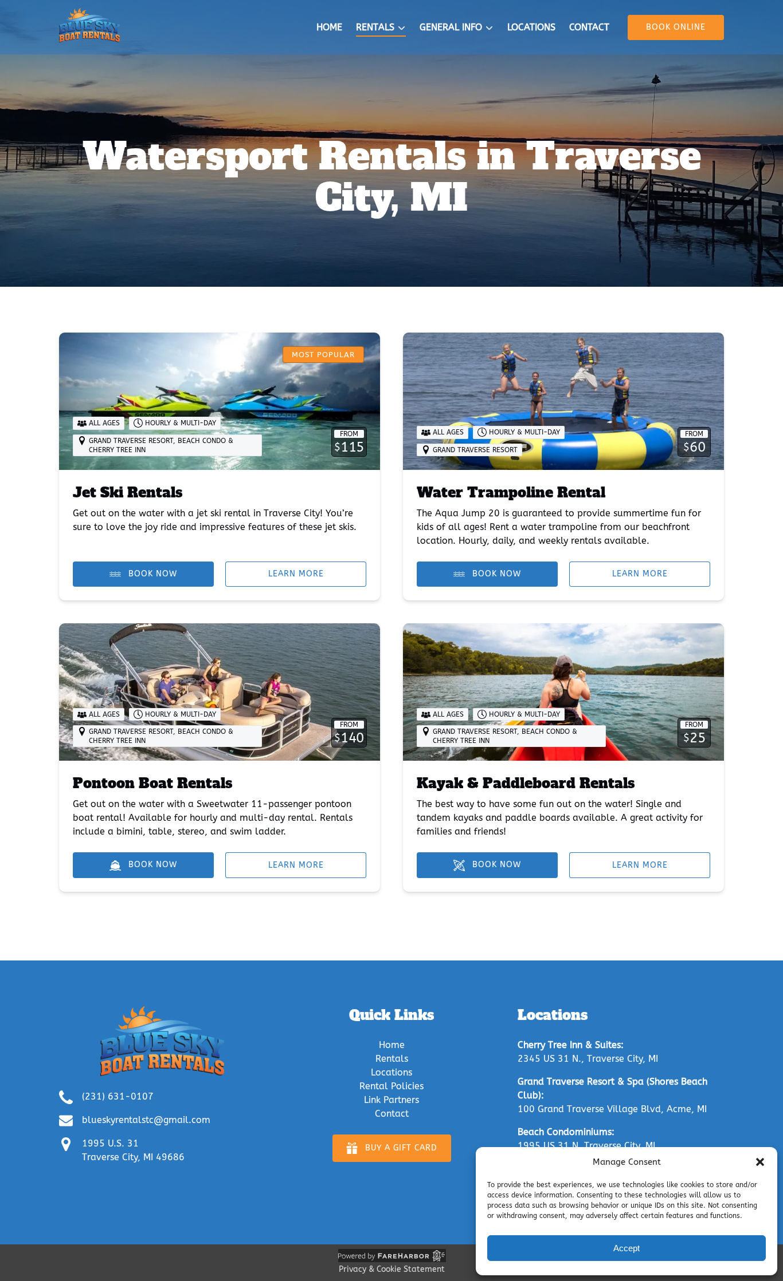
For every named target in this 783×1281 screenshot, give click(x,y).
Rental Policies (391, 1086)
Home (329, 27)
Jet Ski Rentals (127, 492)
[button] (760, 1162)
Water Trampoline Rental (511, 492)
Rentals (391, 1058)
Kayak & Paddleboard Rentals (526, 783)
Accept (626, 1248)
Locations (531, 27)
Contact (589, 27)
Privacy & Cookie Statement (392, 1269)
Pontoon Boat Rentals (152, 783)
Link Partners (391, 1099)
